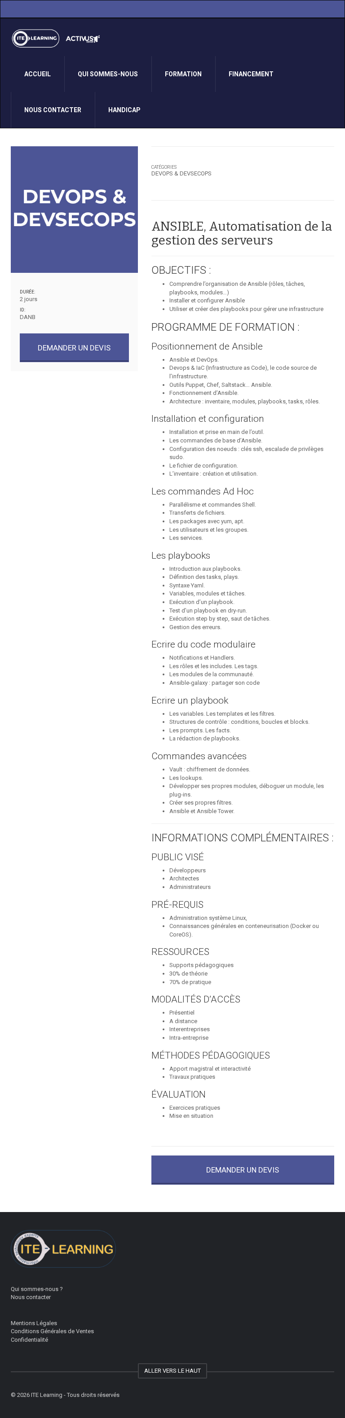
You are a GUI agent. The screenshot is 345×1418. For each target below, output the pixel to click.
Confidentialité (29, 1339)
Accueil (37, 74)
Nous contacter (52, 110)
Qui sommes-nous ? (37, 1289)
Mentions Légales (34, 1323)
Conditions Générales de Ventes (52, 1331)
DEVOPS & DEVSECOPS (181, 173)
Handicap (124, 110)
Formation (183, 74)
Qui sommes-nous (108, 74)
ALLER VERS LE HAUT (172, 1370)
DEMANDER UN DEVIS (74, 347)
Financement (251, 74)
